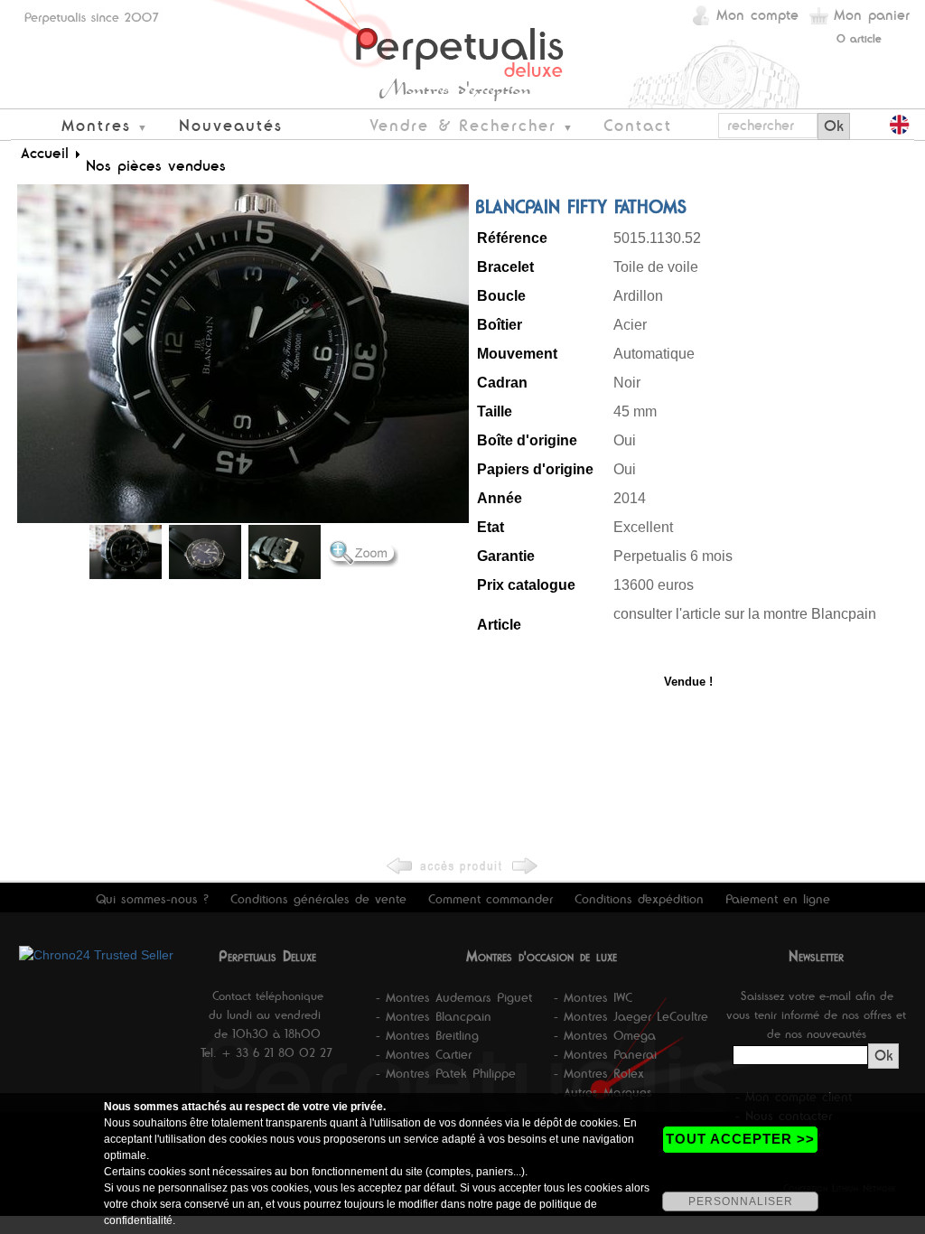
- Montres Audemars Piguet (454, 997)
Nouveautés (231, 125)
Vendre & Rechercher (462, 125)
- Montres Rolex (599, 1073)
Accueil (45, 153)
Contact (637, 125)
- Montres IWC (593, 997)
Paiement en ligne (777, 899)
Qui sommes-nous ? (152, 899)
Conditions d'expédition (639, 899)
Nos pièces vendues (156, 165)
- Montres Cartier (424, 1054)
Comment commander (490, 899)
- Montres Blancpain (433, 1016)
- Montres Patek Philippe (446, 1073)
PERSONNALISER (740, 1201)
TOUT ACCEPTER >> (740, 1138)
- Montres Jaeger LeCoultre (631, 1016)
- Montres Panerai (605, 1054)
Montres (96, 125)
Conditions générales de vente (318, 899)
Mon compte (757, 14)
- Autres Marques (603, 1092)
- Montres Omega (605, 1035)
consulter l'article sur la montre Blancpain (746, 614)
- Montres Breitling (427, 1035)
